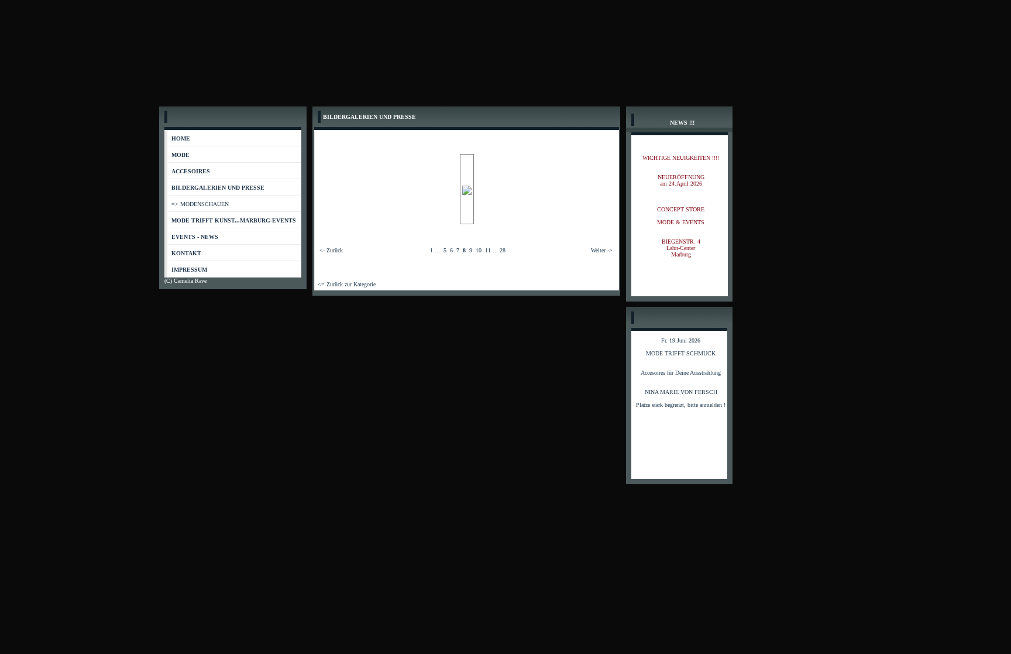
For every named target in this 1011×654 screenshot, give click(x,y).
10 (479, 250)
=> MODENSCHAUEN (200, 204)
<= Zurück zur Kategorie (347, 284)
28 (503, 250)
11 (488, 250)
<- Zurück (331, 250)
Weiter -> (602, 250)
